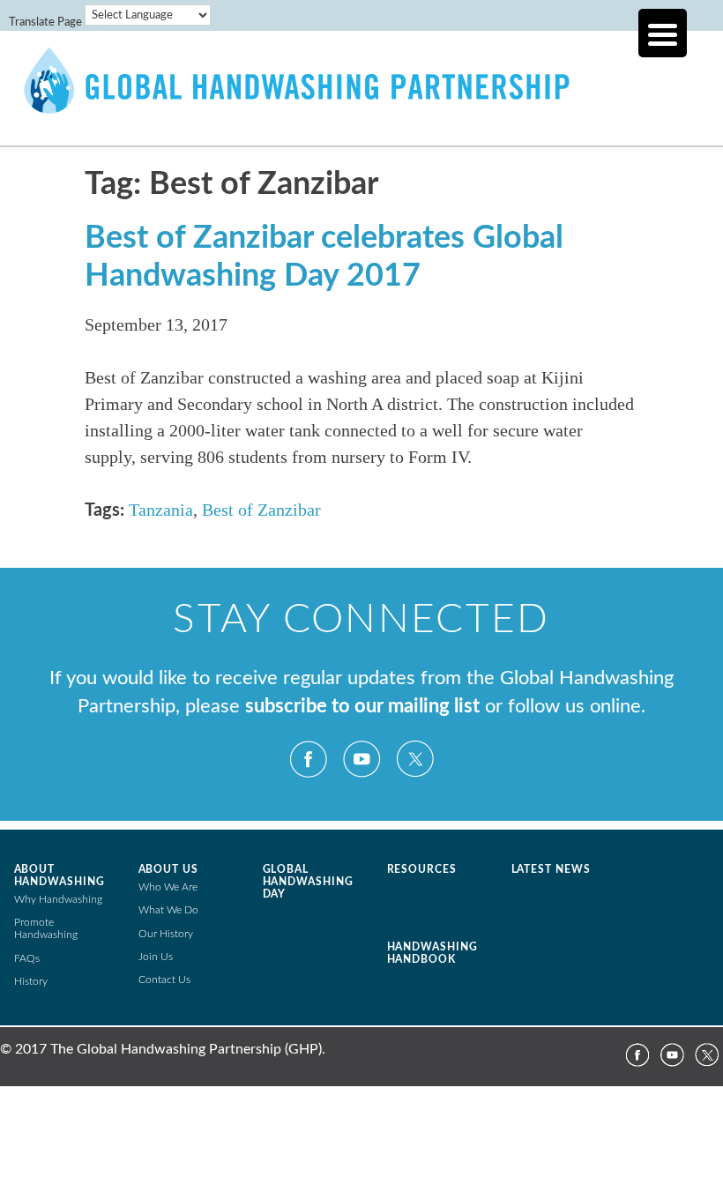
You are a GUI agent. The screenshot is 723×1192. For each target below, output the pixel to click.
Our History (165, 933)
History (31, 981)
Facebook (308, 760)
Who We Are (168, 887)
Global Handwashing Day (308, 881)
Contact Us (164, 979)
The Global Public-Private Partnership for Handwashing (361, 100)
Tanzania (161, 509)
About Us (168, 869)
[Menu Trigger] (662, 33)
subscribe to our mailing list (362, 706)
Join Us (155, 956)
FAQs (27, 958)
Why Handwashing (58, 899)
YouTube (361, 760)
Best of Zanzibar (261, 509)
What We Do (168, 910)
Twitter (414, 760)
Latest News (551, 869)
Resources (422, 869)
